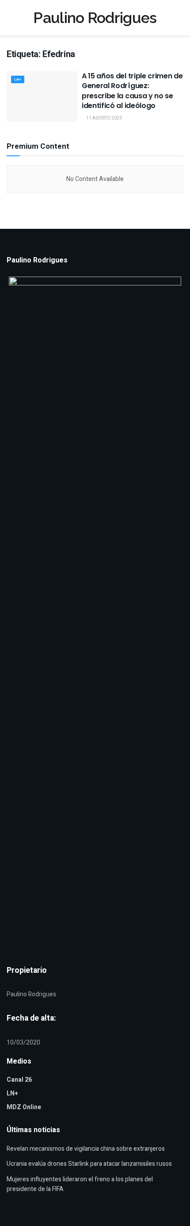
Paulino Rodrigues (94, 17)
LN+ (17, 79)
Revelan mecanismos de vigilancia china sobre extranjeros (86, 1148)
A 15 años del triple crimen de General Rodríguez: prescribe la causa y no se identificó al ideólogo (132, 91)
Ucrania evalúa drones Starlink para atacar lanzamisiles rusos (89, 1163)
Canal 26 (19, 1079)
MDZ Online (24, 1107)
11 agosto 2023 (103, 118)
